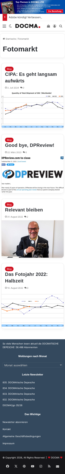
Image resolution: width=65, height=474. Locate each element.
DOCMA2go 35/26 (12, 405)
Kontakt (7, 429)
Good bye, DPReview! (29, 145)
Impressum (8, 443)
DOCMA (55, 457)
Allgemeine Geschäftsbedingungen (22, 436)
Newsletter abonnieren (15, 422)
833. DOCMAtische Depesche (19, 393)
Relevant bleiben (24, 209)
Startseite (10, 38)
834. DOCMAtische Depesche (19, 388)
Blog (9, 69)
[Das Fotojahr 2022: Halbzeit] (33, 310)
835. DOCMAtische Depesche (19, 382)
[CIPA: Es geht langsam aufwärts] (33, 110)
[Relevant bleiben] (33, 239)
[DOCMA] (28, 25)
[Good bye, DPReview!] (33, 174)
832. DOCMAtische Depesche (19, 399)
